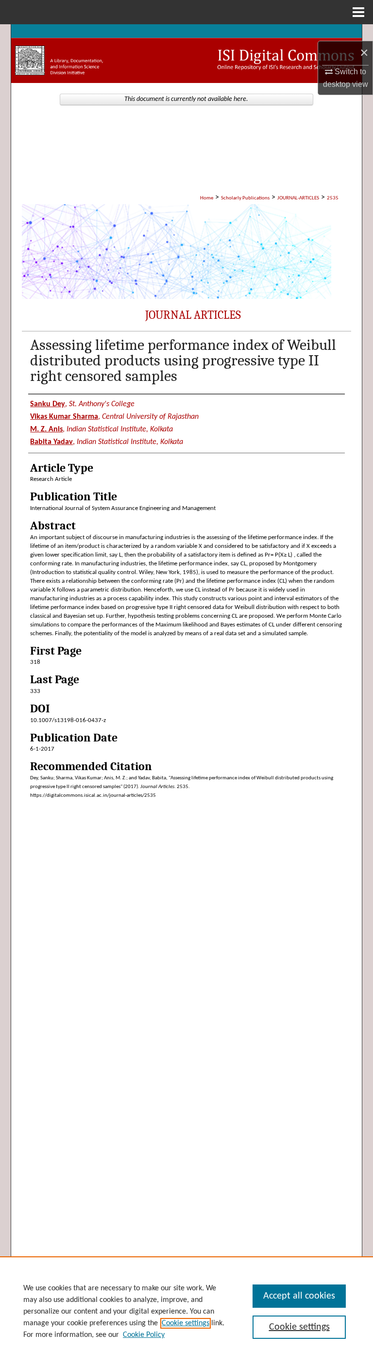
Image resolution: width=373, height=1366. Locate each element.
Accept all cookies (299, 1296)
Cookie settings (185, 1323)
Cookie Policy (144, 1335)
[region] (186, 1311)
